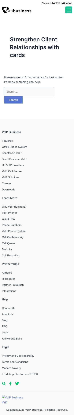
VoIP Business (33, 409)
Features (7, 140)
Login (5, 332)
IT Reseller (8, 278)
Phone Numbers (11, 224)
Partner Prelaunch (13, 284)
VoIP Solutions (10, 177)
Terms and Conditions (15, 361)
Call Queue (8, 243)
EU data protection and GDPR (20, 374)
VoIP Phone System (14, 231)
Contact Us (8, 308)
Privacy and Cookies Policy (18, 355)
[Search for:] (29, 91)
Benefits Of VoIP (11, 152)
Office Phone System (14, 146)
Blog (4, 320)
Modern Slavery (11, 367)
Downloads (8, 189)
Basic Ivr (7, 249)
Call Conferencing (12, 237)
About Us (7, 314)
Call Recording (11, 255)
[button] (68, 9)
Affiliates (7, 272)
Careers (7, 183)
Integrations (9, 290)
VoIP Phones (9, 212)
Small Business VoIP (14, 159)
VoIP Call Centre (12, 171)
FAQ (4, 326)
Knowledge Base (12, 338)
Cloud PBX (8, 218)
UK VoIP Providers (13, 165)
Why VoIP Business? (14, 206)
